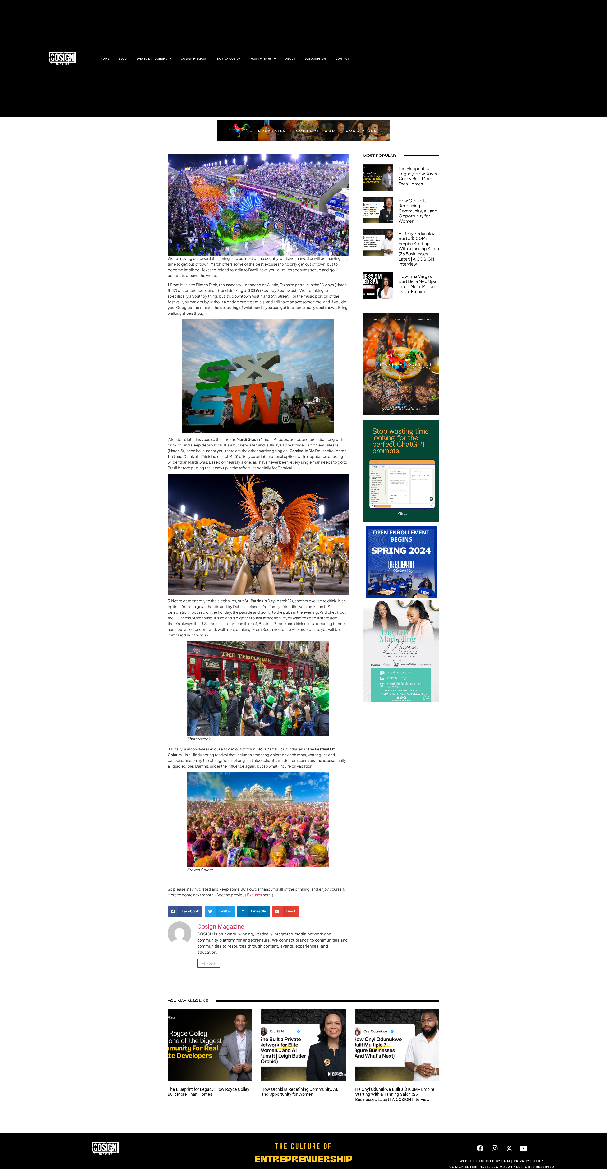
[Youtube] (523, 1148)
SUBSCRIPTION (315, 58)
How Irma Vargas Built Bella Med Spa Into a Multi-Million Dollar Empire (417, 283)
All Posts (208, 963)
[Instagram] (494, 1148)
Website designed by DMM (485, 1161)
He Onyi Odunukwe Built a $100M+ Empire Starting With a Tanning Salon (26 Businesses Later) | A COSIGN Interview (419, 248)
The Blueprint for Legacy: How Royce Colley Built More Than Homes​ (419, 176)
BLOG (123, 58)
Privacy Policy (529, 1161)
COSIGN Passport (194, 58)
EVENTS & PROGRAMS (152, 58)
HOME (105, 58)
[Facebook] (480, 1148)
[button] (185, 911)
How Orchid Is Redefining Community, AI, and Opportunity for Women (418, 211)
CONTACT (342, 58)
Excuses (254, 894)
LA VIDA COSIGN (229, 58)
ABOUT (290, 58)
